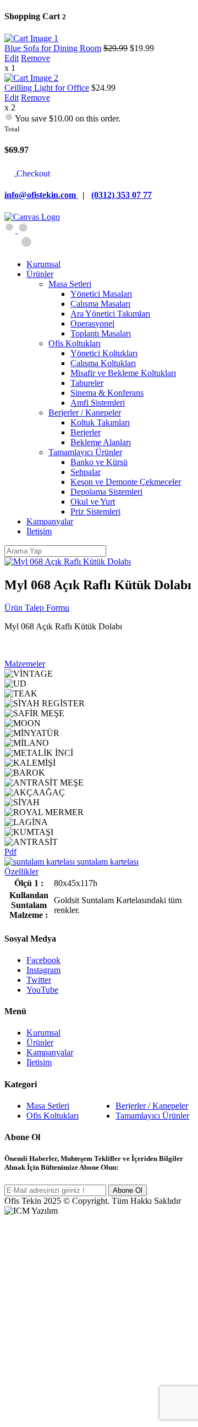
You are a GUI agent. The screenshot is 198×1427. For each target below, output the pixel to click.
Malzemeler (24, 663)
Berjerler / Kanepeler (152, 1105)
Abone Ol (127, 1190)
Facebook (43, 960)
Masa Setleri (47, 1105)
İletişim (39, 1062)
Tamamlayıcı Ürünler (152, 1115)
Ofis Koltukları (52, 1115)
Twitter (38, 979)
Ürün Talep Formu (36, 607)
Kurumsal (43, 1032)
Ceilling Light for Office (46, 87)
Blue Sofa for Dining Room (52, 48)
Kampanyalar (49, 1052)
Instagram (43, 970)
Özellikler (21, 871)
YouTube (42, 989)
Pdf (10, 851)
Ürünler (39, 1042)
